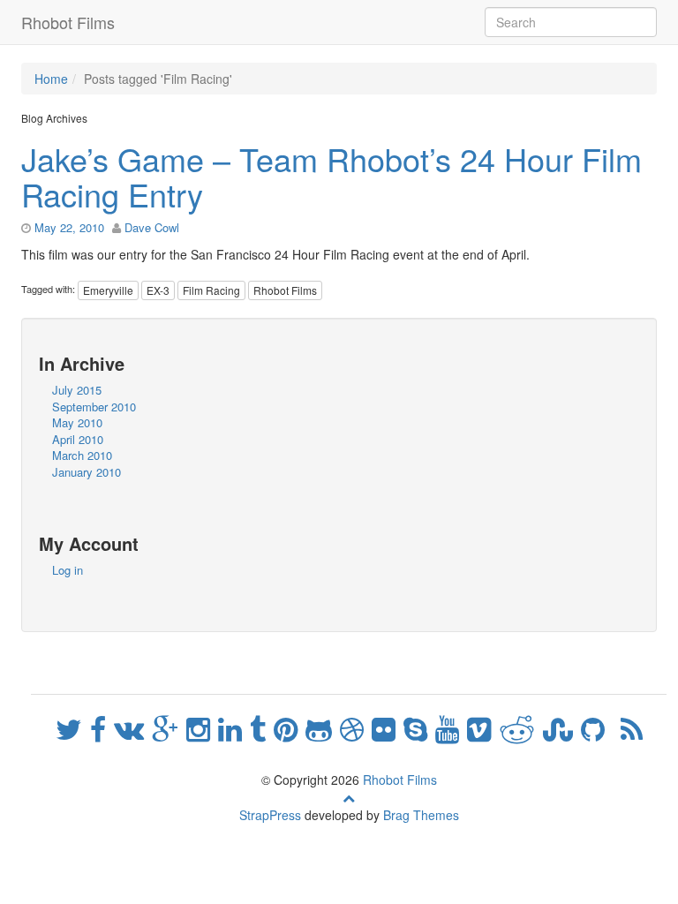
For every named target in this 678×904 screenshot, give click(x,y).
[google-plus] (169, 727)
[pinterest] (289, 727)
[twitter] (73, 727)
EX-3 (158, 290)
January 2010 (86, 471)
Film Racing (211, 290)
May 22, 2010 (69, 227)
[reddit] (521, 727)
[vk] (133, 727)
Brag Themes (421, 815)
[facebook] (102, 727)
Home (51, 78)
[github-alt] (322, 727)
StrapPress (270, 815)
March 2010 (82, 455)
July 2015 (77, 389)
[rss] (632, 727)
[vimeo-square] (483, 727)
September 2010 (94, 406)
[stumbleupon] (562, 727)
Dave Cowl (151, 227)
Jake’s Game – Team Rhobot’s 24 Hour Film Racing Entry (331, 176)
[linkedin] (234, 727)
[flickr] (387, 727)
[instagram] (202, 727)
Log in (67, 569)
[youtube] (451, 727)
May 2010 (77, 422)
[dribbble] (356, 727)
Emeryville (108, 290)
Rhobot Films (68, 22)
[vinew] (617, 727)
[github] (597, 727)
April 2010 (77, 439)
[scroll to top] (349, 797)
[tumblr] (262, 727)
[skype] (419, 727)
